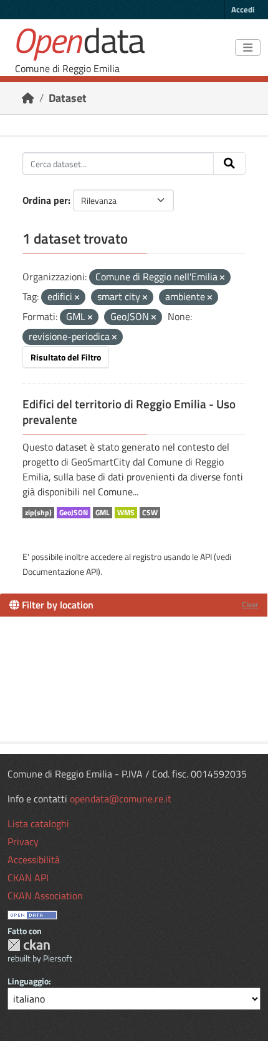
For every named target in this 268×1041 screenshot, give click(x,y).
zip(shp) (38, 512)
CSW (150, 512)
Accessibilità (33, 859)
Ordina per (45, 200)
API (206, 556)
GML (102, 512)
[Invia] (229, 163)
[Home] (28, 97)
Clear (250, 604)
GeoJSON (73, 512)
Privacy (23, 841)
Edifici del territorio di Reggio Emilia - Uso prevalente (129, 412)
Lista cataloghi (38, 823)
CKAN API (28, 877)
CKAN (28, 945)
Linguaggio (28, 981)
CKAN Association (45, 895)
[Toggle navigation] (248, 48)
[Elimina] (222, 278)
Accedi (242, 9)
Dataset (68, 97)
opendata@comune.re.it (120, 798)
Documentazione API (60, 571)
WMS (126, 512)
